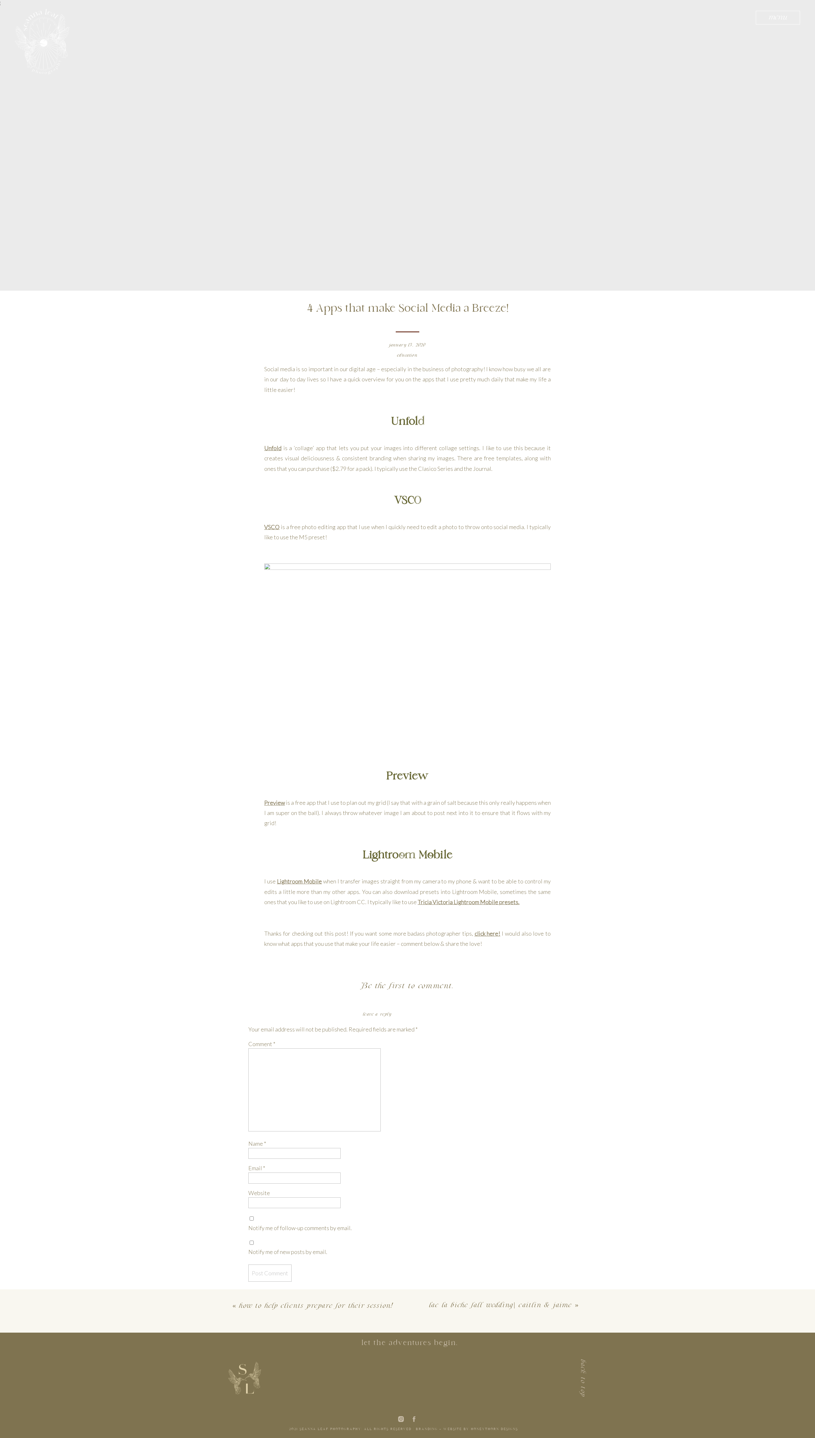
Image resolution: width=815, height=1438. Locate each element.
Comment (261, 1043)
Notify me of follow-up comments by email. (300, 1227)
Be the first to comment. (408, 986)
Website (259, 1192)
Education (407, 355)
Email (256, 1168)
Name (257, 1143)
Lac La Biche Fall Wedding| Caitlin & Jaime (500, 1305)
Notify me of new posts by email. (287, 1251)
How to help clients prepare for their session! (316, 1306)
